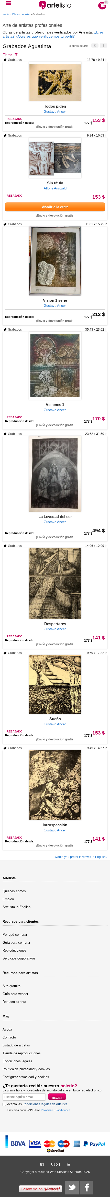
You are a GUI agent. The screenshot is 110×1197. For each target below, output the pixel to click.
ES (42, 1164)
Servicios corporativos (19, 958)
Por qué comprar (15, 934)
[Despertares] (55, 583)
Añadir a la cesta (55, 207)
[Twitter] (72, 1187)
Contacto (9, 1037)
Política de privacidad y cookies (26, 1069)
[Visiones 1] (55, 366)
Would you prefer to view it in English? (80, 857)
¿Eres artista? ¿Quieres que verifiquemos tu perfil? (53, 34)
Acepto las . (37, 1104)
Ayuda (7, 1029)
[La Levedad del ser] (55, 474)
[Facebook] (86, 1187)
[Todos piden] (55, 81)
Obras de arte (20, 14)
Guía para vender (15, 994)
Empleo (8, 899)
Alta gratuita (11, 986)
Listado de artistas (16, 1045)
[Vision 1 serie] (55, 261)
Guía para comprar (16, 942)
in (68, 1164)
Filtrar (7, 55)
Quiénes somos (14, 891)
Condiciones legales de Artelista (45, 1104)
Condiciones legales (17, 1061)
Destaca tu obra (14, 1002)
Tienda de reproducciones (22, 1053)
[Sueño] (55, 684)
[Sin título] (55, 158)
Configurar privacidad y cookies (26, 1077)
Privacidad (47, 1110)
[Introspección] (55, 785)
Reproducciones (14, 950)
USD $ (55, 1164)
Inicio (6, 14)
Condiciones (63, 1110)
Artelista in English (16, 907)
